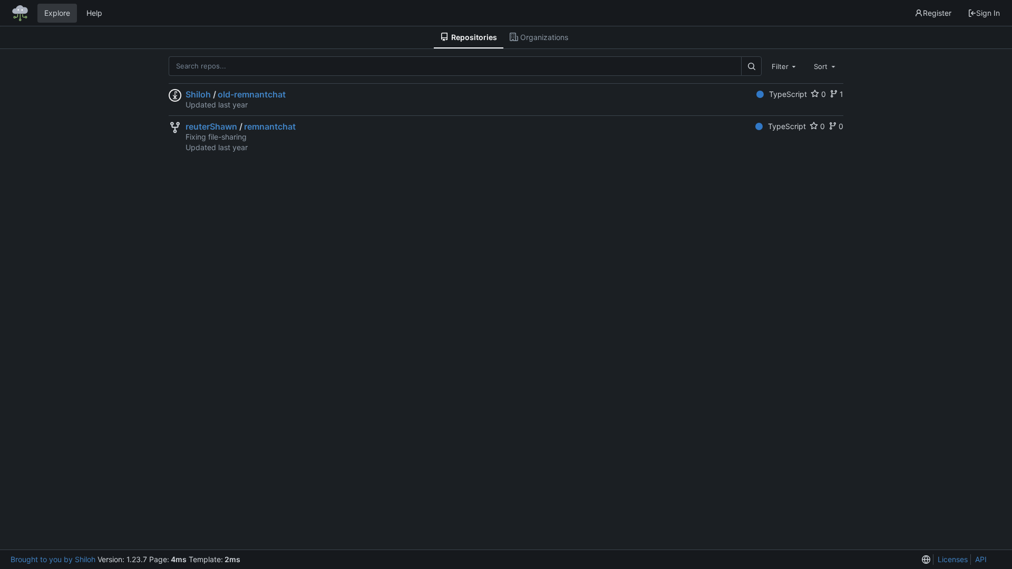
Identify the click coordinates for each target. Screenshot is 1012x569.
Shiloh (198, 94)
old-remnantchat (252, 94)
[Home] (20, 13)
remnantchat (270, 126)
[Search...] (751, 66)
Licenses (953, 559)
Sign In (988, 12)
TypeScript (788, 94)
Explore (57, 12)
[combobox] (784, 65)
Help (94, 12)
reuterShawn (211, 126)
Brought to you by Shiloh (53, 559)
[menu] (926, 559)
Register (937, 12)
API (981, 559)
